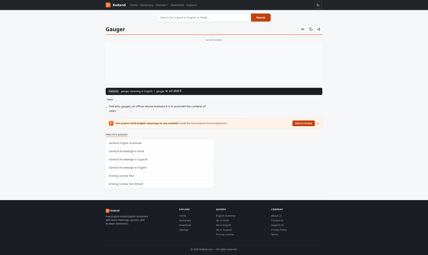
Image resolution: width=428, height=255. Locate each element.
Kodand (119, 5)
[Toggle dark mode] (318, 5)
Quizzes (161, 5)
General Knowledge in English (128, 167)
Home (134, 5)
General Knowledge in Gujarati (128, 159)
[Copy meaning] (310, 29)
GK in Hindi (222, 220)
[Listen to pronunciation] (302, 29)
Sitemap (183, 229)
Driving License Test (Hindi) (126, 184)
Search (260, 17)
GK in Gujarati (224, 229)
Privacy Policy (279, 229)
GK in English (223, 225)
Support (191, 5)
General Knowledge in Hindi (126, 151)
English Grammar (226, 215)
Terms (274, 234)
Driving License (225, 234)
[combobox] (204, 18)
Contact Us (277, 220)
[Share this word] (318, 29)
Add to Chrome (303, 123)
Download (177, 5)
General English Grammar (125, 143)
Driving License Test (121, 176)
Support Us (277, 225)
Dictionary (146, 5)
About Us (276, 215)
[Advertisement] (214, 63)
